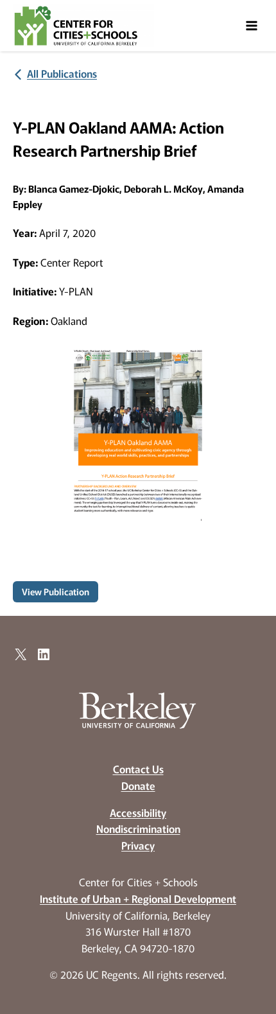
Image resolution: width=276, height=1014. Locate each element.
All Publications (62, 73)
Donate (138, 785)
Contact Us (138, 768)
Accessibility (138, 812)
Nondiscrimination (138, 828)
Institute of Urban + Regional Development (138, 898)
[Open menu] (251, 25)
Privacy (138, 845)
